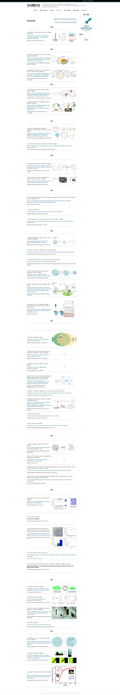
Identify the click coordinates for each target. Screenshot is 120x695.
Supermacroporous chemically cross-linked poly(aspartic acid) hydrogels (38, 502)
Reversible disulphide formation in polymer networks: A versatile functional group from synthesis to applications (38, 656)
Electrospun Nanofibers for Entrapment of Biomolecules (41, 261)
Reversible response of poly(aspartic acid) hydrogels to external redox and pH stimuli (38, 589)
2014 (71, 22)
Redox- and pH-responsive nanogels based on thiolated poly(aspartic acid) (38, 448)
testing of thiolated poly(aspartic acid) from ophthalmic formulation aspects (49, 470)
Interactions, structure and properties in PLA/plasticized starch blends (37, 460)
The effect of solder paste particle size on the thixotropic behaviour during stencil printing (50, 252)
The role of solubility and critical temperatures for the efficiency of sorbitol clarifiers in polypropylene (39, 613)
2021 (66, 19)
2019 (74, 19)
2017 (60, 22)
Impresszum (90, 0)
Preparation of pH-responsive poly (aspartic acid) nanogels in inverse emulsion (47, 425)
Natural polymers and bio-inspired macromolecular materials (43, 416)
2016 (63, 22)
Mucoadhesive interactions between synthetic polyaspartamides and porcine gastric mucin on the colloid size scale (39, 167)
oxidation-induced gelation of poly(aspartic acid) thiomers (36, 599)
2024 (55, 19)
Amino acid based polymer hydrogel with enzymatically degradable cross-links (37, 241)
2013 (75, 22)
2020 (70, 19)
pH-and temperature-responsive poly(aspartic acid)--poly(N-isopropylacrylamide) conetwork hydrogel (39, 643)
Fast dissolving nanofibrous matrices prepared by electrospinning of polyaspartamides (39, 181)
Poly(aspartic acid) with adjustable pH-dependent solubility (37, 367)
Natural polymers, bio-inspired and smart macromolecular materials (44, 211)
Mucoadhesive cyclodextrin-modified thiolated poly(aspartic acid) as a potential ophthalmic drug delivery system (39, 311)
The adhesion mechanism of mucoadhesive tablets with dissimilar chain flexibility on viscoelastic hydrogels (38, 37)
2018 (56, 22)
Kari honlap (84, 0)
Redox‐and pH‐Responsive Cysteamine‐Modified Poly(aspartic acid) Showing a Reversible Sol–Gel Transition (39, 677)
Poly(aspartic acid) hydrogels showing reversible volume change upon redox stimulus (39, 275)
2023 (58, 19)
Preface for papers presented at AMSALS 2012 (39, 624)
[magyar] (84, 15)
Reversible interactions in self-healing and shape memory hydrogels (38, 340)
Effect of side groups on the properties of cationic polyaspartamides (38, 355)
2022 (63, 19)
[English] (88, 15)
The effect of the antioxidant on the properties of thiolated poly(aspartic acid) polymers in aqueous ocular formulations (38, 382)
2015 (67, 22)
